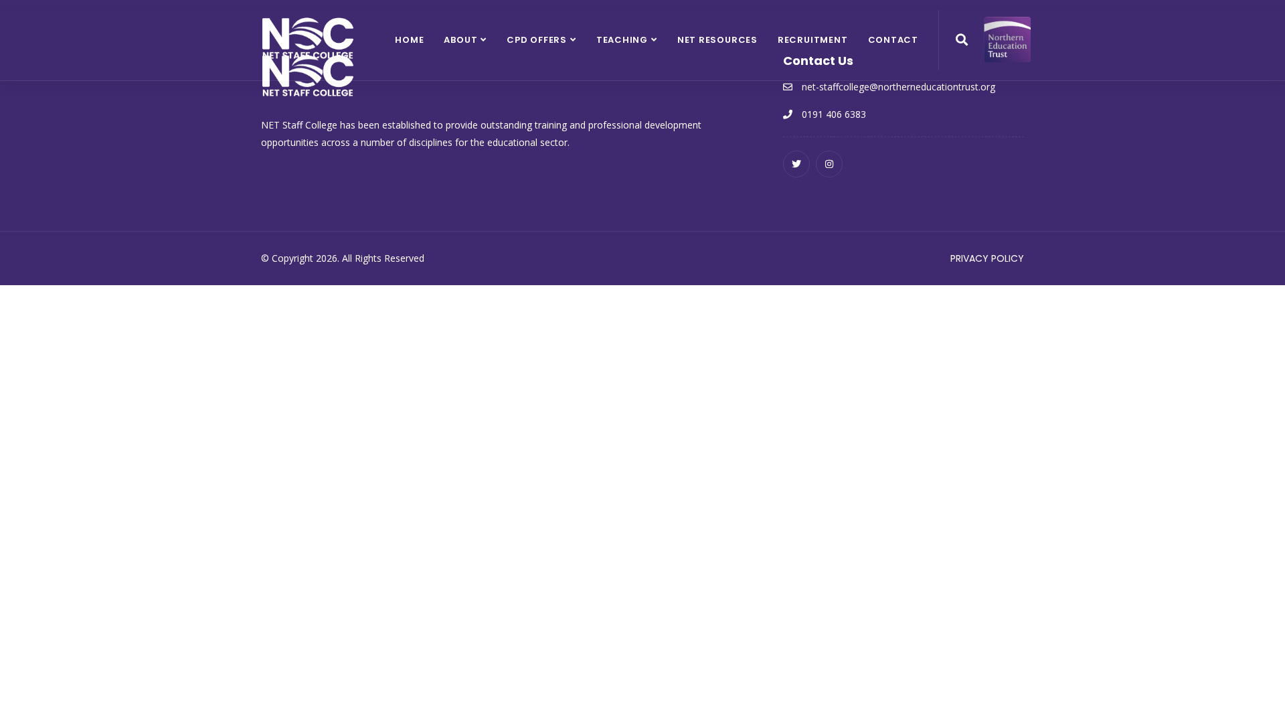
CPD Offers (537, 39)
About (460, 39)
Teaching (622, 39)
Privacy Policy (987, 258)
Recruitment (813, 39)
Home (409, 39)
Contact (893, 39)
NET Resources (717, 39)
